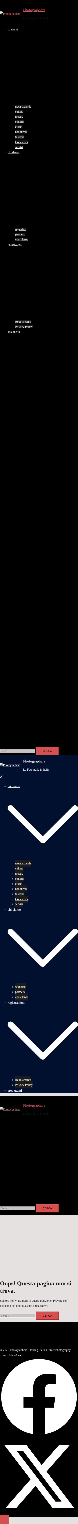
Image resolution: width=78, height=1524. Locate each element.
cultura (19, 111)
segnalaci (20, 229)
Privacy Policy (24, 326)
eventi (18, 126)
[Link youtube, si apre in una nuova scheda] (39, 655)
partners (20, 234)
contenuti (13, 29)
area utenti (14, 331)
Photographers (34, 10)
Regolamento (23, 321)
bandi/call (21, 131)
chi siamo (13, 152)
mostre (19, 116)
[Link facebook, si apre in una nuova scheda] (39, 414)
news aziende (23, 106)
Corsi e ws (21, 142)
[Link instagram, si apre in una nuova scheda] (39, 584)
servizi (19, 147)
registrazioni (15, 244)
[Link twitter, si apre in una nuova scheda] (39, 494)
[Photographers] (10, 13)
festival (19, 137)
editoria (19, 121)
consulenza (21, 239)
